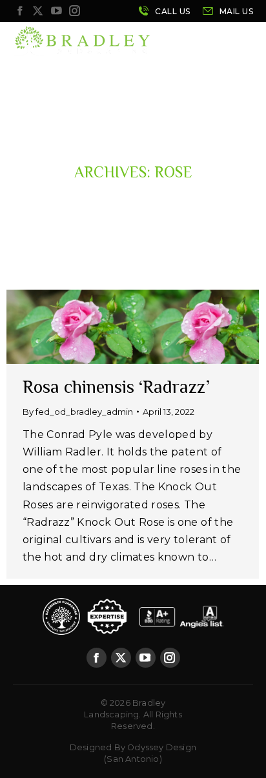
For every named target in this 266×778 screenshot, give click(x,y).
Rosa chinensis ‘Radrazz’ (116, 387)
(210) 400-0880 (163, 11)
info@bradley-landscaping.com (227, 11)
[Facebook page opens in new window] (19, 11)
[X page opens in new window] (38, 11)
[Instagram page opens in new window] (74, 11)
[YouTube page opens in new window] (56, 11)
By (78, 411)
